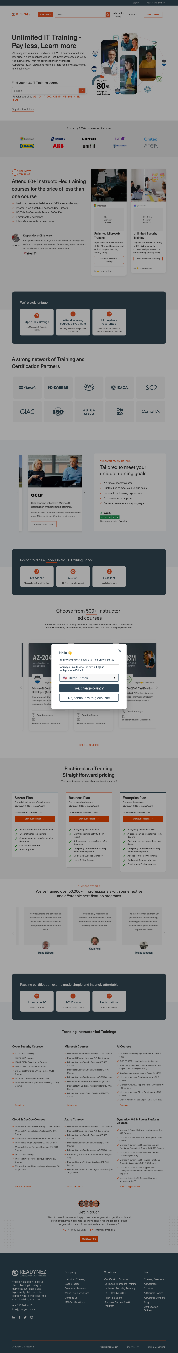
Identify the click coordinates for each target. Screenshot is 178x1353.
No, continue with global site (89, 697)
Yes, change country (89, 688)
